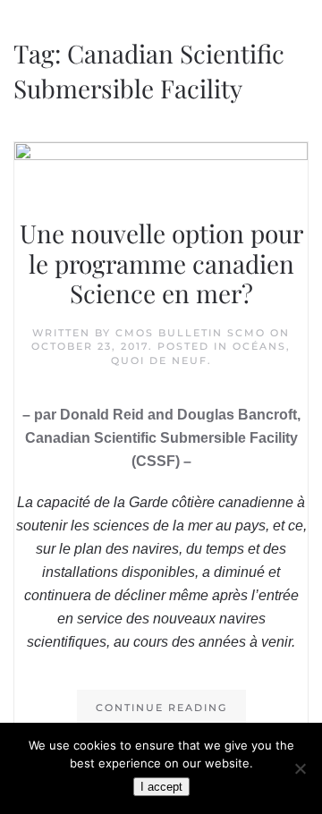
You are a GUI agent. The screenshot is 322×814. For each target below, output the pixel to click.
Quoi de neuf (159, 360)
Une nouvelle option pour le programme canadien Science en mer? (161, 262)
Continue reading (161, 707)
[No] (300, 768)
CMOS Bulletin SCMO (190, 332)
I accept (161, 786)
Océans (259, 346)
